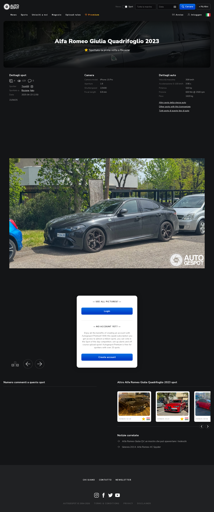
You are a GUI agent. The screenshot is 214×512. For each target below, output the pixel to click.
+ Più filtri (203, 6)
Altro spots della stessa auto (172, 102)
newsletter (123, 480)
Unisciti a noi (40, 14)
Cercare (189, 6)
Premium (93, 14)
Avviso (179, 14)
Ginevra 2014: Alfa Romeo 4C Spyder (141, 447)
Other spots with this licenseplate (175, 106)
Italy (32, 90)
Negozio (56, 14)
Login (107, 311)
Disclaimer (144, 503)
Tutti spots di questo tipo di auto (174, 110)
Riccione (25, 90)
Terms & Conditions (106, 503)
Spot (131, 7)
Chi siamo (89, 480)
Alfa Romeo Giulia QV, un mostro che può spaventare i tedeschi (154, 441)
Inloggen (196, 14)
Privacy (128, 503)
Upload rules (73, 14)
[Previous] (202, 426)
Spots (24, 14)
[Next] (208, 426)
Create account (107, 357)
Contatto (105, 480)
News (118, 7)
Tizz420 (25, 86)
